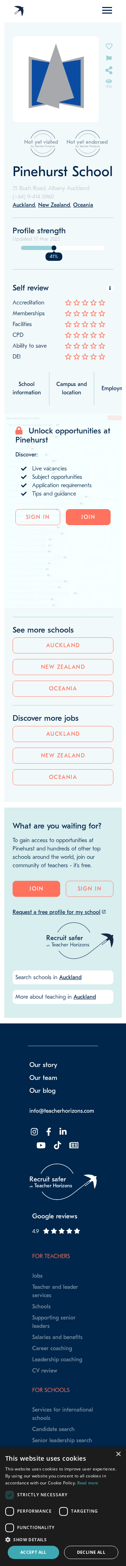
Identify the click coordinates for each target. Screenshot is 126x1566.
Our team (43, 1078)
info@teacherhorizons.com (61, 1111)
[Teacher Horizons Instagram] (33, 1132)
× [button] (118, 1454)
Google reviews (54, 1216)
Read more (87, 1483)
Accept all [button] (33, 1552)
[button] (63, 1539)
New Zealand (63, 667)
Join (88, 517)
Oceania (63, 689)
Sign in (38, 517)
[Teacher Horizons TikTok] (56, 1145)
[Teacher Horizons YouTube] (40, 1145)
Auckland (63, 645)
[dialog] (63, 1506)
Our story (43, 1065)
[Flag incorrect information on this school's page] (109, 57)
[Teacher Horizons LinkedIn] (62, 1132)
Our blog (42, 1091)
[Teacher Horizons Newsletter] (73, 1145)
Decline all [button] (91, 1552)
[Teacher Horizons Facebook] (48, 1132)
